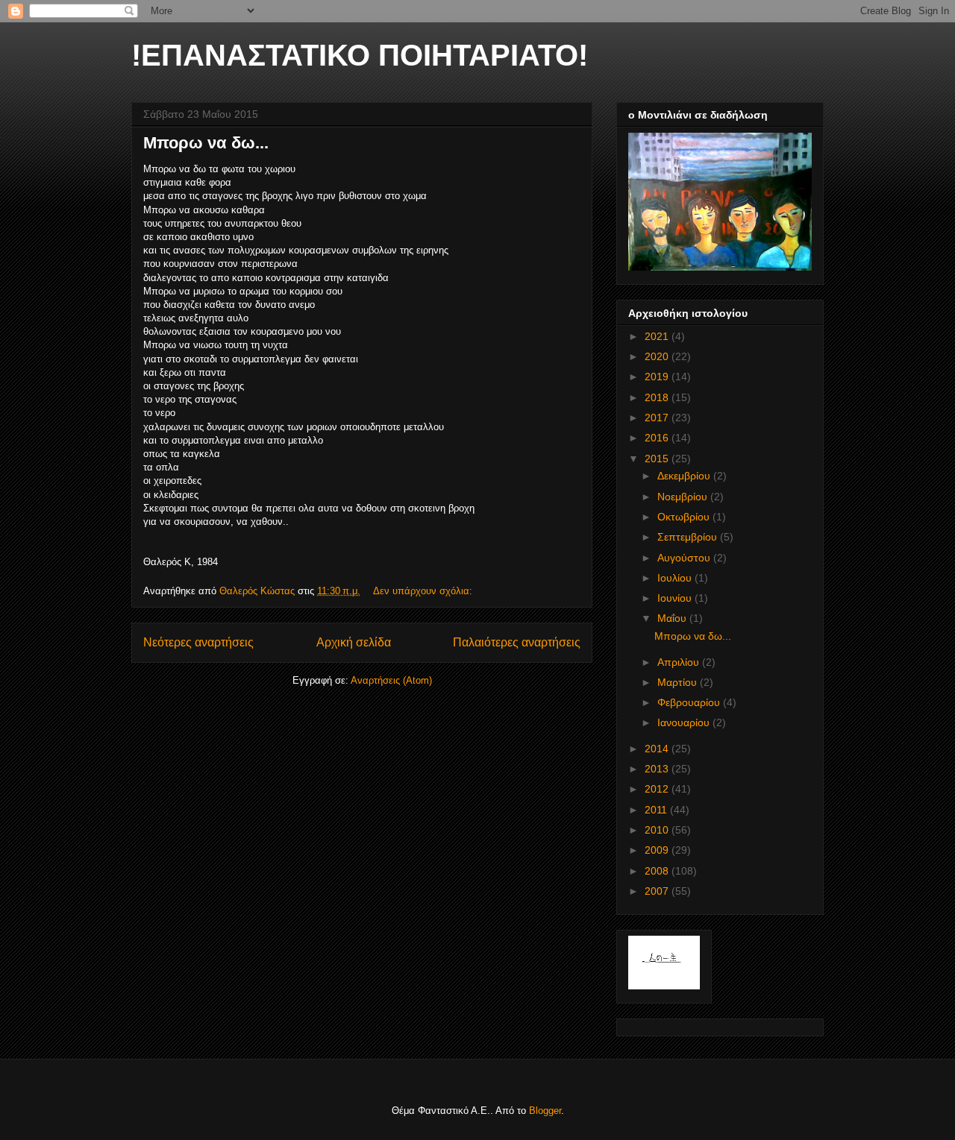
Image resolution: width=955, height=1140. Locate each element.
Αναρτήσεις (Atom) (391, 680)
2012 (658, 789)
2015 (658, 458)
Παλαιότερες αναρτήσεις (516, 642)
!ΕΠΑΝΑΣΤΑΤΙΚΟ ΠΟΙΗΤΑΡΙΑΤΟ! (359, 55)
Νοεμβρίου (683, 497)
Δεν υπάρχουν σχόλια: (424, 590)
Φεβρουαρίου (690, 702)
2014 (658, 749)
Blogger (545, 1110)
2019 (658, 376)
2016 (658, 438)
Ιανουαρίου (685, 722)
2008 (658, 871)
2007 (658, 891)
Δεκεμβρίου (685, 476)
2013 (658, 769)
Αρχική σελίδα (353, 642)
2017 (658, 417)
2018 (658, 397)
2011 (657, 810)
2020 (658, 356)
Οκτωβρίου (685, 517)
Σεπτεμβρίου (688, 537)
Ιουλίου (676, 578)
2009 (658, 850)
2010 (658, 830)
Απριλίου (679, 662)
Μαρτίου (678, 682)
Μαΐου (673, 618)
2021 (658, 336)
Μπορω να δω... (206, 142)
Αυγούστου (685, 558)
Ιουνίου (676, 598)
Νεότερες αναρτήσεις (198, 642)
